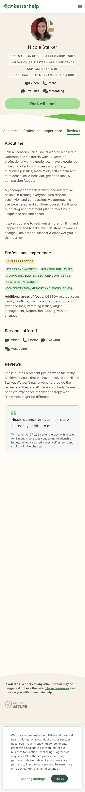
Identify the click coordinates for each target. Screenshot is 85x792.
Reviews (73, 131)
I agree (59, 779)
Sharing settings (33, 779)
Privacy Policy (42, 743)
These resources (57, 688)
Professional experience (42, 131)
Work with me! (42, 104)
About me (11, 131)
